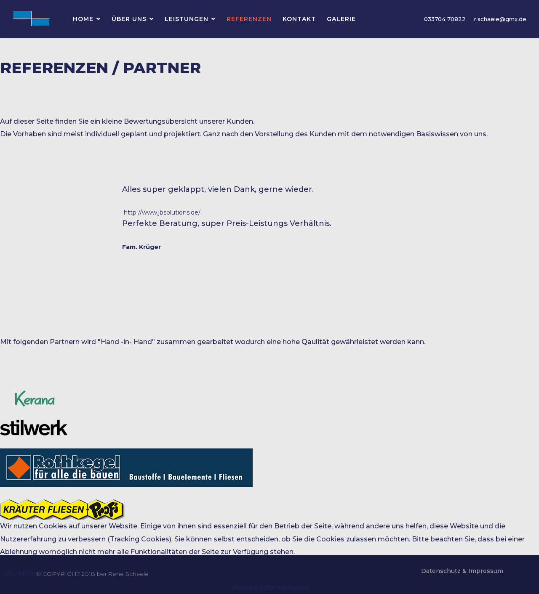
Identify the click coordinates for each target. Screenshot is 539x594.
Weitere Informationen (270, 587)
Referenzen (249, 19)
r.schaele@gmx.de (500, 19)
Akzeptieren (26, 573)
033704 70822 (445, 19)
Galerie (341, 19)
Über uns (129, 19)
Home (83, 19)
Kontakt (299, 19)
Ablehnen (76, 573)
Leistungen (186, 19)
